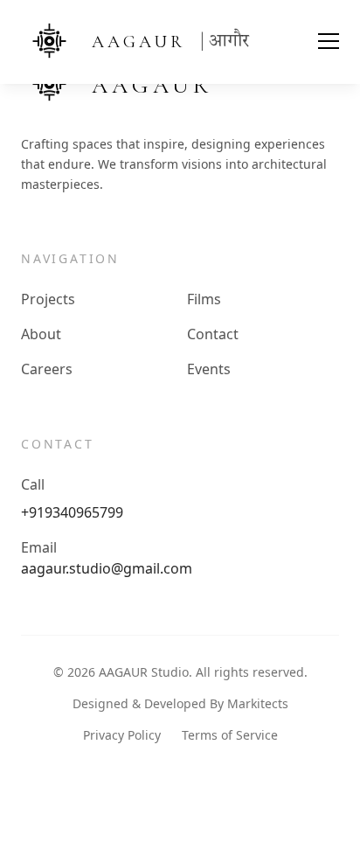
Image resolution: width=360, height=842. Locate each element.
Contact (213, 334)
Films (204, 299)
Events (209, 369)
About (41, 334)
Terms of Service (230, 735)
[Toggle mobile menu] (318, 42)
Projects (48, 299)
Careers (47, 369)
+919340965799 (72, 512)
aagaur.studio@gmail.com (106, 568)
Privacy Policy (122, 735)
